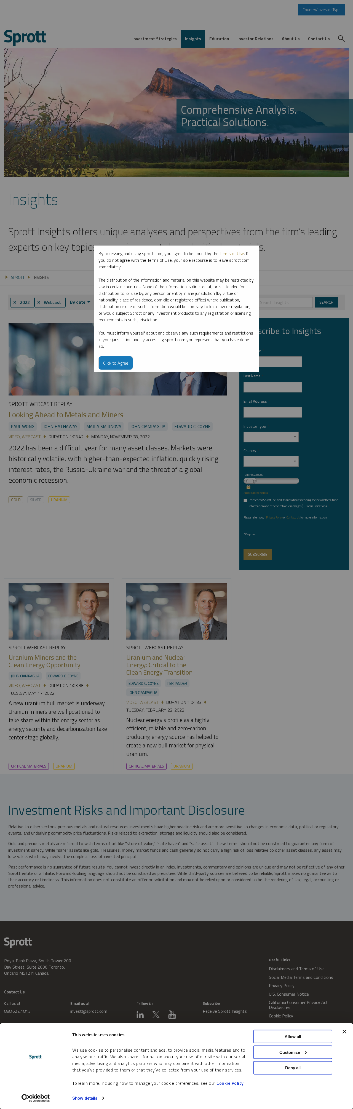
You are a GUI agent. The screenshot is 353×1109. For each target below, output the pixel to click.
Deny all (293, 1067)
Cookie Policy (230, 1083)
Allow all (293, 1036)
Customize (289, 1052)
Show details (84, 1098)
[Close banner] (344, 1032)
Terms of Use (232, 253)
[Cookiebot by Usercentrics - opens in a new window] (36, 1098)
